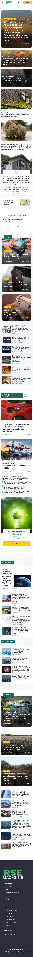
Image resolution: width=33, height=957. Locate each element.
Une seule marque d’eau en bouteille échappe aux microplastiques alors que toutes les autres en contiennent (21, 619)
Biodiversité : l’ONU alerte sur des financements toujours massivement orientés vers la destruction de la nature (7, 578)
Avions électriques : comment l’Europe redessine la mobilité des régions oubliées (20, 793)
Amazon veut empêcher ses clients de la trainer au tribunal (20, 338)
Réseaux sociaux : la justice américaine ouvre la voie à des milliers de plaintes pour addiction (21, 668)
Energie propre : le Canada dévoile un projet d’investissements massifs (16, 482)
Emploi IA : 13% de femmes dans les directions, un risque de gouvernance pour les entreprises (20, 328)
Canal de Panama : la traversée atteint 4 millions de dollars (19, 659)
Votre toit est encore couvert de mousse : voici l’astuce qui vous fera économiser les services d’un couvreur (15, 115)
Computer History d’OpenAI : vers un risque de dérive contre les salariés (16, 284)
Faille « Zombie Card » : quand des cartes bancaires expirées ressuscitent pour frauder (16, 256)
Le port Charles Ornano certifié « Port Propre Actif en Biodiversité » (20, 677)
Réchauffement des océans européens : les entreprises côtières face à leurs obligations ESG (15, 478)
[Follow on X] (15, 226)
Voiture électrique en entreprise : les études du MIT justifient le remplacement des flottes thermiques (16, 427)
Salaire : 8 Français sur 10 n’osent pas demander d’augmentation (14, 312)
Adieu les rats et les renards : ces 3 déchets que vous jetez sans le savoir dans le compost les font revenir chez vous (15, 81)
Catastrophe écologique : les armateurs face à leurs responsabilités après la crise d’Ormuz (20, 803)
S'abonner (27, 2)
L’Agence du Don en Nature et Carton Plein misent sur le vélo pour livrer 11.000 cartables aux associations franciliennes (20, 597)
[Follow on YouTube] (18, 226)
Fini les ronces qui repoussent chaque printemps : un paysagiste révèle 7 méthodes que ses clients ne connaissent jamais (16, 61)
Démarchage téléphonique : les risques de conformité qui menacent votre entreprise (21, 359)
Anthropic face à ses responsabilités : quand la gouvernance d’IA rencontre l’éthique (21, 835)
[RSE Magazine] (9, 2)
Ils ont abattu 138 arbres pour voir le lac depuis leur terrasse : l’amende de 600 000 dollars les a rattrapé (16, 777)
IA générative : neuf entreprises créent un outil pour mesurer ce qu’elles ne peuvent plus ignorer (21, 630)
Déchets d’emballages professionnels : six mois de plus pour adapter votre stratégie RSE (21, 844)
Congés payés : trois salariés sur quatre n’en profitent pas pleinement (20, 812)
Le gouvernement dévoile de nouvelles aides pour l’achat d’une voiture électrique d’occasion (14, 487)
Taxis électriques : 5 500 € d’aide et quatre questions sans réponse (15, 492)
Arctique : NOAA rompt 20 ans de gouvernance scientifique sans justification (20, 650)
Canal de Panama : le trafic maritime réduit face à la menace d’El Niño (16, 465)
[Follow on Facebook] (11, 226)
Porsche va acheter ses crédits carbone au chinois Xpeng (20, 348)
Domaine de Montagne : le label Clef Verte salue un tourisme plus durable (21, 608)
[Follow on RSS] (21, 226)
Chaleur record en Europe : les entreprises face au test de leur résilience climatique (15, 747)
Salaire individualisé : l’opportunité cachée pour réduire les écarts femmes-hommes (21, 379)
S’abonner (16, 543)
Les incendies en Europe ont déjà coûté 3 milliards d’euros (21, 369)
